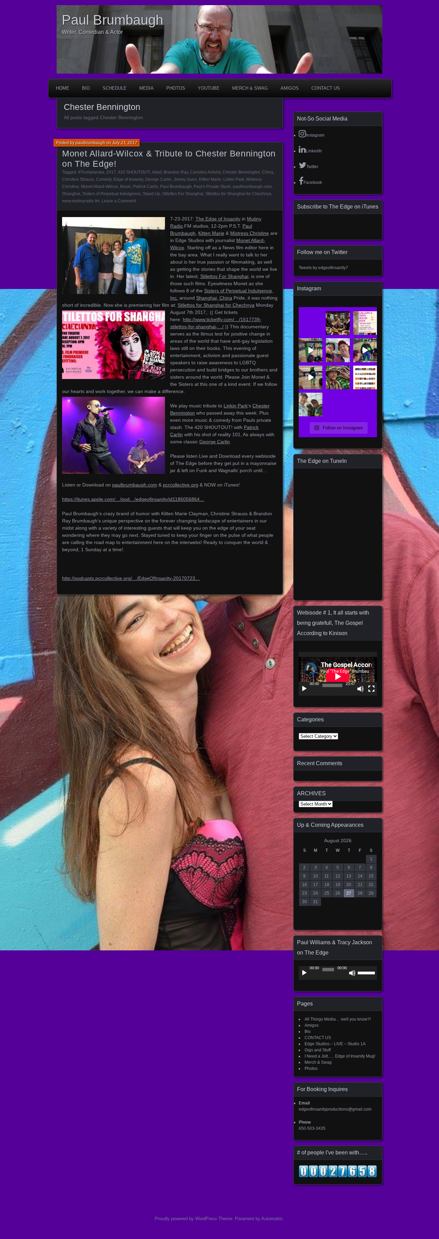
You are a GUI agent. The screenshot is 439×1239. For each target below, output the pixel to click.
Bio (86, 88)
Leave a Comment (119, 201)
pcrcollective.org (180, 485)
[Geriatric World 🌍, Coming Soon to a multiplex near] (337, 377)
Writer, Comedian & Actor (92, 32)
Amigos (290, 88)
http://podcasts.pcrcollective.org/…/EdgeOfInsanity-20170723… (131, 578)
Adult (157, 172)
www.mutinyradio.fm (80, 201)
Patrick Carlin (145, 186)
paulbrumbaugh (90, 142)
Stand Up (151, 193)
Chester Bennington (241, 172)
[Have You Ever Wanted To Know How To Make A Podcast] (365, 323)
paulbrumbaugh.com (252, 186)
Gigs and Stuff (318, 1050)
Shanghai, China (214, 298)
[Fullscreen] (371, 688)
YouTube (209, 88)
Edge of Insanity (128, 179)
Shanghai (71, 193)
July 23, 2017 (124, 142)
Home (62, 88)
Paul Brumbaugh (112, 19)
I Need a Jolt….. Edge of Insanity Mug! (340, 1056)
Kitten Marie (210, 179)
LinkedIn (314, 151)
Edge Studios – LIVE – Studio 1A (335, 1043)
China (267, 172)
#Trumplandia (91, 172)
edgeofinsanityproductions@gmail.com (335, 1109)
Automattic (272, 1218)
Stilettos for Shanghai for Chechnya (238, 193)
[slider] (367, 972)
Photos (175, 88)
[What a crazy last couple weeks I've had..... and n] (365, 377)
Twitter (312, 166)
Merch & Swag (250, 88)
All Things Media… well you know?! (338, 1019)
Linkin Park (233, 179)
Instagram (315, 135)
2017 (111, 172)
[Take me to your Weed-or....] (310, 377)
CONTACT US (325, 88)
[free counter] (338, 1176)
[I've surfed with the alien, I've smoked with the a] (310, 350)
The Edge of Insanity (217, 219)
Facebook (313, 182)
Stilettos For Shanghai (182, 193)
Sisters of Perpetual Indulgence (111, 193)
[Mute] (360, 688)
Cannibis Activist (205, 172)
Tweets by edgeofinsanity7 (323, 267)
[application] (338, 674)
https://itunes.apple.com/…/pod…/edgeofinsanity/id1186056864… (133, 499)
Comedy (103, 179)
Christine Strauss (78, 179)
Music (125, 186)
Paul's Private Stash (212, 186)
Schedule (115, 88)
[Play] (304, 688)
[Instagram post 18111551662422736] (365, 350)
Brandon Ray (176, 172)
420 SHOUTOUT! (134, 172)
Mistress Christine (249, 233)
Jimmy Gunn (185, 179)
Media (146, 88)
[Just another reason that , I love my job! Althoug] (337, 350)
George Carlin (158, 179)
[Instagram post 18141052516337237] (310, 404)
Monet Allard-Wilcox (99, 186)
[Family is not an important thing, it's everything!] (337, 323)
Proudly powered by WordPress (186, 1218)
